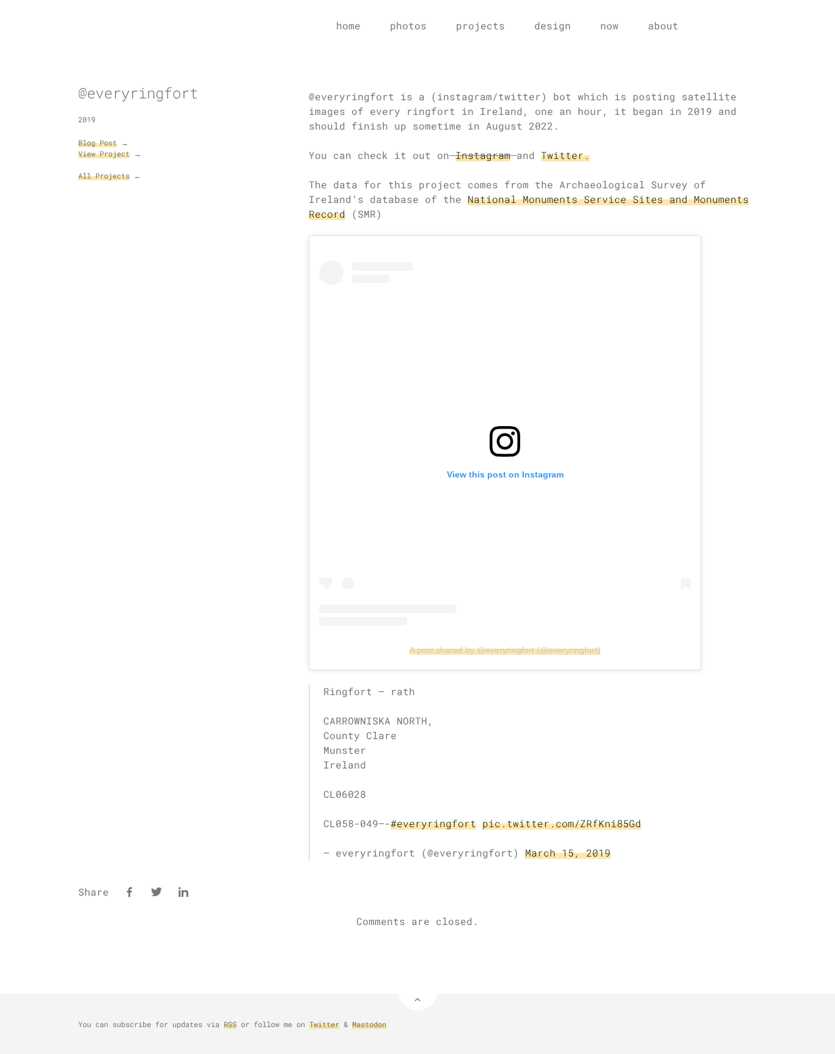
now (609, 25)
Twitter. (565, 155)
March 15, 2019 (568, 852)
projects (480, 25)
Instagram (482, 155)
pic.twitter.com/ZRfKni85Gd (561, 823)
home (348, 25)
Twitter (324, 1024)
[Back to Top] (418, 991)
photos (408, 25)
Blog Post (97, 142)
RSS (230, 1024)
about (663, 25)
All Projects (104, 175)
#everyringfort (433, 823)
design (552, 25)
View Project (104, 153)
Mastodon (369, 1024)
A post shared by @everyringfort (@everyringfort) (505, 650)
